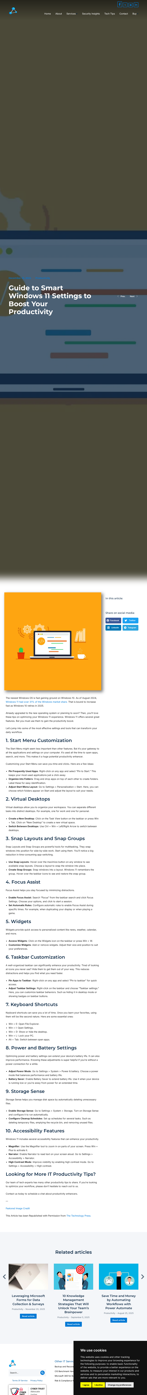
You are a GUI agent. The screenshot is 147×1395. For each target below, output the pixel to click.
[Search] (42, 1373)
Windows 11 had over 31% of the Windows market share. (37, 701)
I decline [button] (98, 1385)
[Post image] (28, 1277)
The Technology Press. (78, 1215)
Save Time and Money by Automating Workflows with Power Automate (119, 1302)
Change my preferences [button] (119, 1385)
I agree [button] (86, 1385)
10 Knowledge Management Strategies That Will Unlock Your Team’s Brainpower (73, 1304)
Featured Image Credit (18, 1208)
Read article (28, 1316)
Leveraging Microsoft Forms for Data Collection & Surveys (28, 1300)
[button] (113, 620)
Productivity (42, 278)
